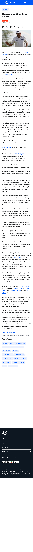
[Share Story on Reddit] (10, 26)
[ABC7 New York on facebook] (3, 457)
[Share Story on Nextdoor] (14, 26)
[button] (2, 2)
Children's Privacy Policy (7, 469)
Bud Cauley (25, 286)
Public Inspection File (23, 471)
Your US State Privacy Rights (20, 469)
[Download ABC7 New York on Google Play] (14, 462)
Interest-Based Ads (13, 471)
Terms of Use (4, 471)
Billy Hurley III (19, 154)
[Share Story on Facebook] (2, 26)
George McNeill (7, 74)
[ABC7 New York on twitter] (7, 457)
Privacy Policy (5, 468)
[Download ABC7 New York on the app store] (6, 462)
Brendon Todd (18, 288)
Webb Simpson (6, 147)
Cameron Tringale (15, 290)
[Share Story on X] (6, 26)
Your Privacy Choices (13, 468)
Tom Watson (18, 257)
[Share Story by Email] (18, 26)
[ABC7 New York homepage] (6, 2)
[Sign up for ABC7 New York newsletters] (15, 457)
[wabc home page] (4, 433)
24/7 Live (12, 2)
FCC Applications (5, 473)
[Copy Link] (22, 26)
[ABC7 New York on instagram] (11, 457)
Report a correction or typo (8, 332)
